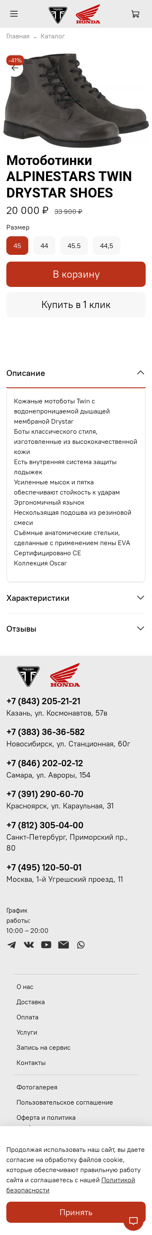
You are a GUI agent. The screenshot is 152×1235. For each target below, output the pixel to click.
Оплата (27, 1017)
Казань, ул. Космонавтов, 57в (56, 713)
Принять (76, 1212)
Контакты (31, 1062)
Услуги (26, 1032)
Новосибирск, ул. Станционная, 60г (68, 744)
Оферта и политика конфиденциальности (49, 1122)
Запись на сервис (43, 1047)
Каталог (53, 36)
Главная (18, 36)
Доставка (30, 1001)
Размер (18, 227)
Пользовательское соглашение (64, 1102)
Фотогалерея (36, 1087)
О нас (24, 986)
